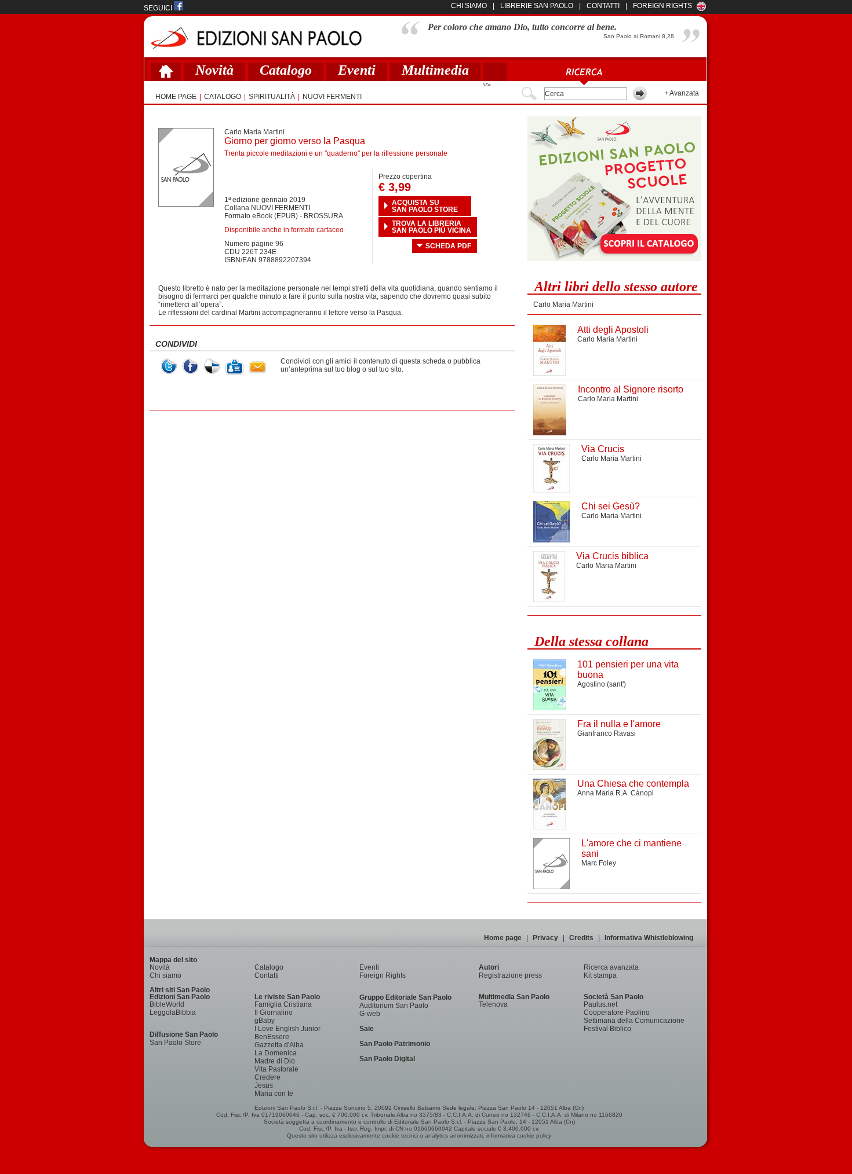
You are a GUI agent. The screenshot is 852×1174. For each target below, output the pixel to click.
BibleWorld (167, 1004)
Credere (267, 1077)
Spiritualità (272, 97)
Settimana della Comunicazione (634, 1021)
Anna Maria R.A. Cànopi (615, 793)
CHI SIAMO (469, 6)
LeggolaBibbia (173, 1012)
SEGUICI (159, 8)
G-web (369, 1014)
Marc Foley (598, 863)
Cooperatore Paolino (617, 1012)
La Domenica (275, 1053)
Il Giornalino (273, 1012)
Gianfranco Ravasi (606, 733)
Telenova (493, 1004)
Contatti (266, 975)
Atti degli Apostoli (613, 330)
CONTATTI (603, 6)
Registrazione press (510, 975)
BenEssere (271, 1037)
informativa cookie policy (518, 1135)
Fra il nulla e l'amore (619, 724)
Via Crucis (602, 449)
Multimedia (435, 70)
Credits (581, 938)
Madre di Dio (274, 1061)
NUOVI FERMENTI (332, 97)
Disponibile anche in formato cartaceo (284, 230)
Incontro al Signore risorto (630, 389)
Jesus (263, 1085)
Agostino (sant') (601, 684)
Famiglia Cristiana (283, 1004)
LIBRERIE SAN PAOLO (536, 6)
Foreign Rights (662, 6)
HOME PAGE (175, 97)
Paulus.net (600, 1004)
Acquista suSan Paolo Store (425, 206)
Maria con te (273, 1093)
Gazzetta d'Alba (279, 1045)
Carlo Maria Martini (254, 132)
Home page (503, 938)
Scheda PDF (448, 246)
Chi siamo (165, 975)
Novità (214, 70)
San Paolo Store (175, 1043)
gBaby (264, 1021)
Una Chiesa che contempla (633, 783)
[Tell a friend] (257, 367)
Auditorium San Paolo (393, 1005)
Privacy (545, 938)
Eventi (357, 70)
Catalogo (286, 70)
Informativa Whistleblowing (649, 938)
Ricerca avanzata (611, 967)
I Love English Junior (287, 1029)
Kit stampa (600, 975)
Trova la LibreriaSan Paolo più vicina (431, 226)
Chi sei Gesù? (610, 506)
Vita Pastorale (276, 1069)
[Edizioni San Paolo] (256, 38)
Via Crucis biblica (612, 556)
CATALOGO (222, 97)
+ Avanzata (681, 93)
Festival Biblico (607, 1029)
